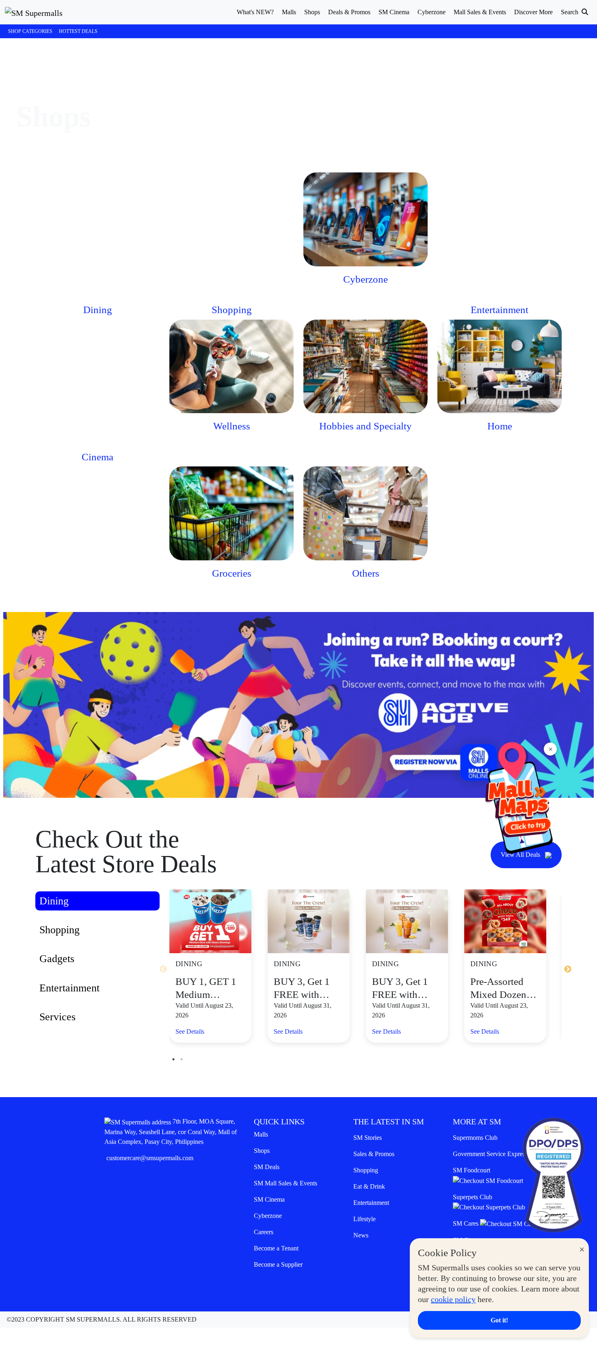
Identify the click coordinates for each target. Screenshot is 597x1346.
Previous (163, 969)
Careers (263, 1231)
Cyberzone (268, 1215)
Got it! (499, 1320)
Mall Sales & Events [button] (480, 12)
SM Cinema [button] (394, 12)
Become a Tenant (276, 1248)
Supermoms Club (475, 1137)
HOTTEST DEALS (78, 31)
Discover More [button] (533, 12)
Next (568, 969)
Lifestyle (364, 1218)
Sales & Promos (373, 1153)
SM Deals (266, 1166)
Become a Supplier (278, 1264)
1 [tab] (173, 1059)
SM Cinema (269, 1199)
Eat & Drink (369, 1186)
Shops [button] (312, 12)
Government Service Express (490, 1153)
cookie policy (453, 1299)
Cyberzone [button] (431, 12)
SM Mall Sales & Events (285, 1183)
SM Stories (367, 1137)
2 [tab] (181, 1059)
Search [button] (570, 12)
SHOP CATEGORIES (30, 31)
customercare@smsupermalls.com (149, 1157)
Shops (262, 1150)
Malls (261, 1134)
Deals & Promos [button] (349, 12)
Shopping (365, 1170)
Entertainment (371, 1202)
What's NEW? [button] (255, 12)
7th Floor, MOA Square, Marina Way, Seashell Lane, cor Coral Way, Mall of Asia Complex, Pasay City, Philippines (170, 1131)
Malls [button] (289, 12)
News (360, 1235)
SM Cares (466, 1223)
